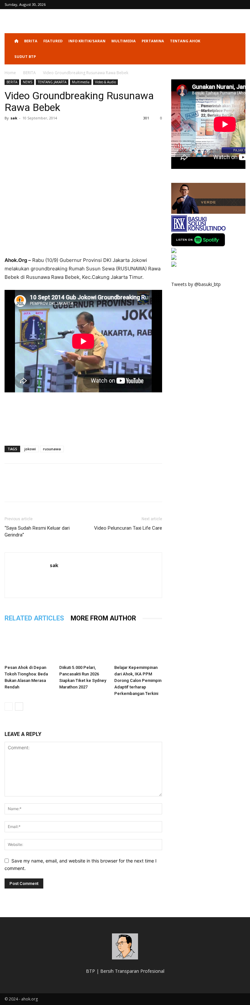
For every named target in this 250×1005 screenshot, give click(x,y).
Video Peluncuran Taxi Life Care (128, 528)
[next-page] (19, 706)
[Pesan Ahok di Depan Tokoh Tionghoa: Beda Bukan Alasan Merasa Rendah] (28, 645)
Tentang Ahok (185, 40)
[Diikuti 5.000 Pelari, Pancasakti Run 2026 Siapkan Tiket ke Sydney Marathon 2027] (83, 645)
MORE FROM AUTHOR (103, 618)
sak (13, 117)
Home (10, 72)
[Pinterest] (41, 132)
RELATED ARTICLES (34, 618)
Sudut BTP (25, 56)
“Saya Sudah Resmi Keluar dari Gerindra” (37, 531)
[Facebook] (11, 132)
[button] (237, 41)
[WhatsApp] (55, 132)
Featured (52, 40)
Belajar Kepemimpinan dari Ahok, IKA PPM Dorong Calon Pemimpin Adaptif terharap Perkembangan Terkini (137, 680)
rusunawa (52, 448)
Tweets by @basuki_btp (196, 284)
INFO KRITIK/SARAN (86, 40)
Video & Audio (105, 82)
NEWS (27, 82)
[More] (71, 132)
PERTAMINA (153, 40)
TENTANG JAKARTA (52, 82)
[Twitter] (26, 132)
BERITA (30, 40)
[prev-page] (9, 706)
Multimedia (123, 40)
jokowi (30, 448)
